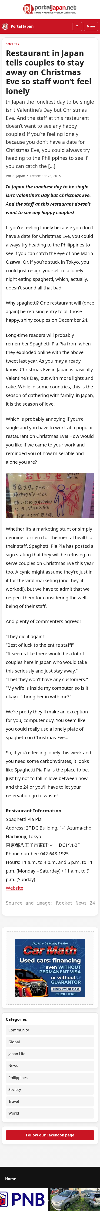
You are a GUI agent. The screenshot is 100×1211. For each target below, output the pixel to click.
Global (14, 1041)
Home (10, 1178)
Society (13, 44)
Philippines (18, 1077)
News (13, 1065)
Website (14, 888)
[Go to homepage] (50, 9)
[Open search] (77, 26)
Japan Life (16, 1053)
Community (18, 1030)
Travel (13, 1101)
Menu (91, 26)
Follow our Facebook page (50, 1135)
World (13, 1113)
